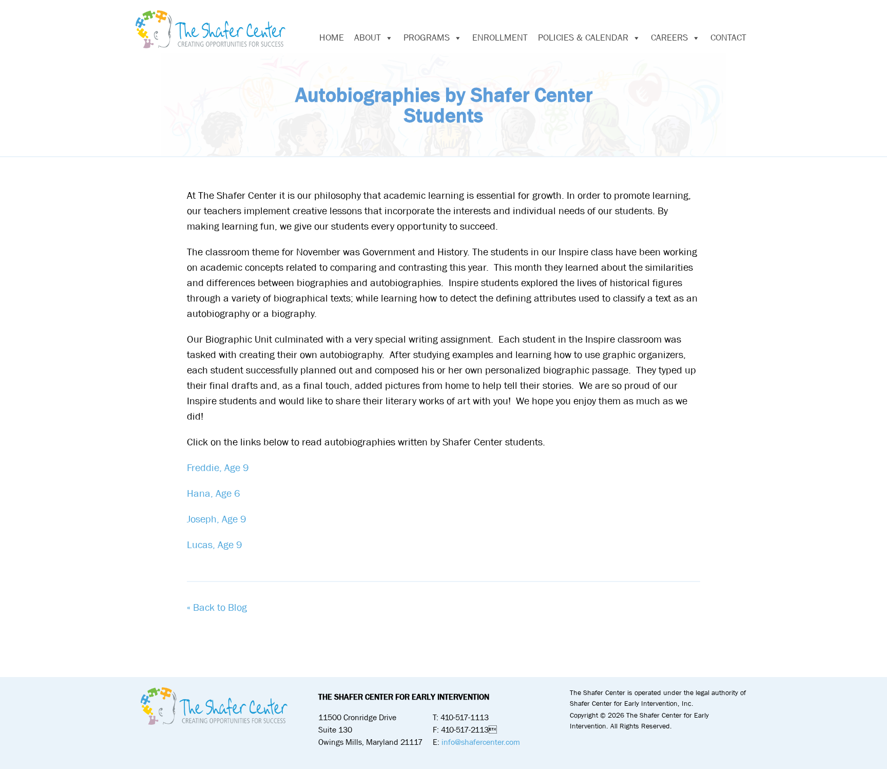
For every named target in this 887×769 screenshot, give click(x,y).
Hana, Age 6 (213, 493)
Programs (426, 38)
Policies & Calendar (583, 38)
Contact (728, 38)
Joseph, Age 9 (216, 519)
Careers (669, 38)
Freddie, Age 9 (218, 467)
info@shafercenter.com (480, 742)
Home (331, 38)
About (367, 38)
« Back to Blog (217, 607)
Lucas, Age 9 (214, 544)
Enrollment (500, 38)
